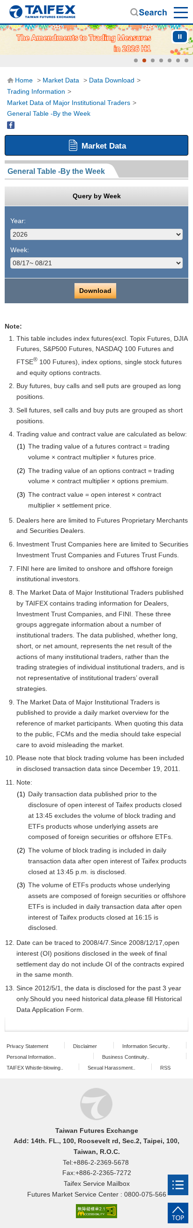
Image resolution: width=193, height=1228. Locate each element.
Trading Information (36, 91)
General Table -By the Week (48, 113)
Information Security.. (146, 1046)
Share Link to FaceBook (11, 125)
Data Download (111, 80)
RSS (165, 1068)
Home (42, 11)
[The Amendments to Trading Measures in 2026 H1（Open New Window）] (96, 40)
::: (10, 80)
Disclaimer (85, 1046)
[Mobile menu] (178, 1185)
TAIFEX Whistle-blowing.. (35, 1068)
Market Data (61, 80)
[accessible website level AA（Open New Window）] (96, 1211)
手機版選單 (181, 12)
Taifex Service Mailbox (97, 1183)
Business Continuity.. (125, 1057)
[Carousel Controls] (180, 36)
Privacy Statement (27, 1046)
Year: (18, 221)
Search (148, 12)
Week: (19, 250)
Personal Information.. (31, 1057)
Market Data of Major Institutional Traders (68, 102)
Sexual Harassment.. (111, 1068)
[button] (136, 60)
